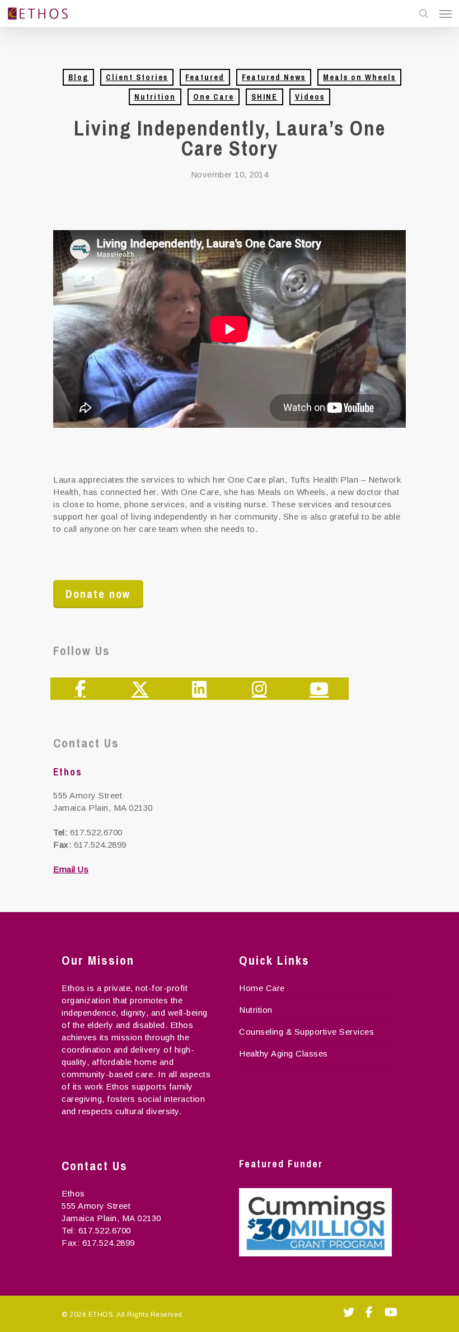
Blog (78, 77)
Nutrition (155, 97)
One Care (213, 97)
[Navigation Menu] (445, 13)
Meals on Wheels (359, 77)
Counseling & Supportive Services (306, 1031)
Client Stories (137, 77)
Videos (310, 97)
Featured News (274, 77)
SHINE (264, 97)
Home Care (262, 988)
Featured (204, 77)
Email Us (70, 869)
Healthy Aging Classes (283, 1053)
